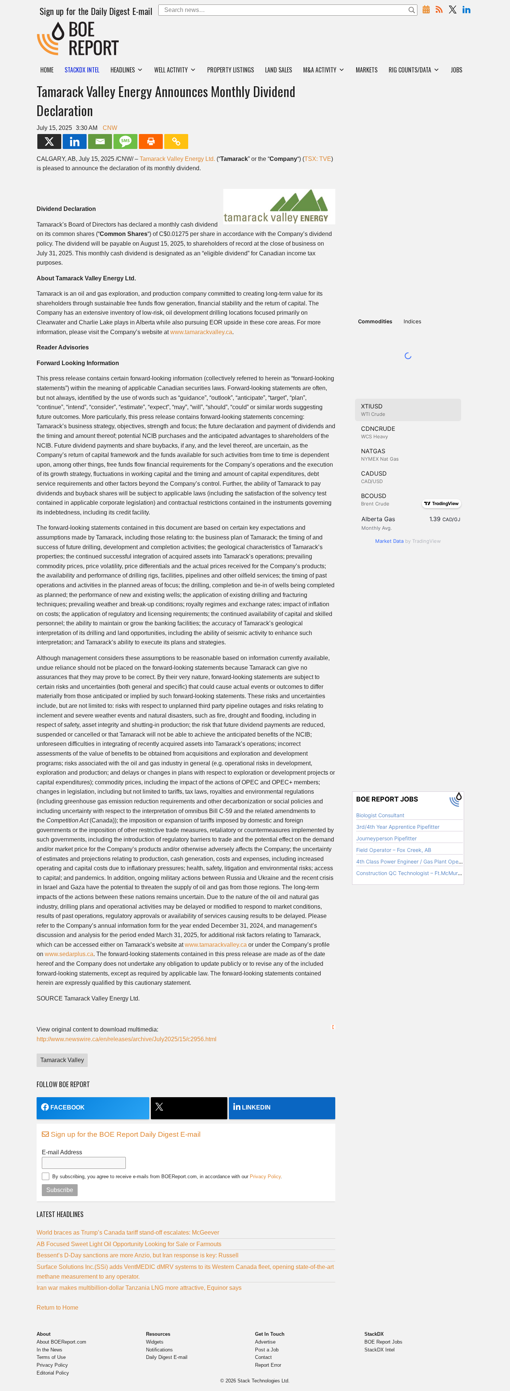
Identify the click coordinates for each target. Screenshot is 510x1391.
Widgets (155, 1342)
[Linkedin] (75, 141)
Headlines (123, 69)
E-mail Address (62, 1152)
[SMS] (125, 141)
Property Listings (230, 69)
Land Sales (278, 69)
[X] (49, 141)
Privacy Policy (265, 1176)
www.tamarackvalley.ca (201, 332)
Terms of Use (51, 1357)
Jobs (456, 69)
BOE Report (53, 26)
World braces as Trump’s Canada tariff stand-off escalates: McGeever (128, 1232)
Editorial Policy (53, 1373)
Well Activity (171, 69)
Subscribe (59, 1190)
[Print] (151, 141)
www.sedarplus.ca (69, 954)
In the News (49, 1350)
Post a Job (267, 1350)
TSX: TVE (317, 159)
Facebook (67, 1107)
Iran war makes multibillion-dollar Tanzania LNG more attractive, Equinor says (139, 1288)
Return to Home (57, 1307)
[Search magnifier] (412, 10)
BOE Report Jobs (383, 1342)
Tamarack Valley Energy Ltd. (177, 159)
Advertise (265, 1342)
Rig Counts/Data (410, 69)
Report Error (268, 1365)
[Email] (100, 141)
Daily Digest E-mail (166, 1357)
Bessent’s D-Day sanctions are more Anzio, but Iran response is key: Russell (138, 1255)
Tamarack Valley (62, 1060)
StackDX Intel (379, 1350)
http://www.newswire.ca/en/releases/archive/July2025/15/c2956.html (127, 1039)
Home (46, 69)
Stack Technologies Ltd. (263, 1381)
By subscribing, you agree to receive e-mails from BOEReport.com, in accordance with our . (167, 1176)
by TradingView (408, 541)
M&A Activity (319, 69)
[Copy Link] (176, 141)
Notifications (159, 1350)
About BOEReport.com (61, 1342)
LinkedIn (256, 1107)
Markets (366, 69)
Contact (263, 1357)
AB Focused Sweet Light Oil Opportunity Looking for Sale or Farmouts (129, 1244)
